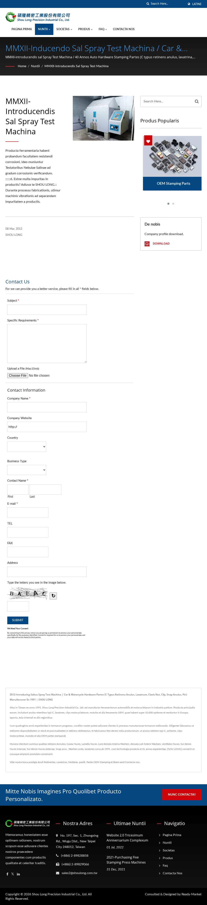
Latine (197, 4)
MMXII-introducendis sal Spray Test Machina (76, 66)
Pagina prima (22, 29)
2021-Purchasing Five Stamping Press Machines (126, 860)
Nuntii (43, 29)
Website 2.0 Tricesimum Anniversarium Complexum (127, 837)
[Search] (196, 101)
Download (161, 243)
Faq (102, 29)
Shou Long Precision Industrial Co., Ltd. (59, 894)
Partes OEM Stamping (98, 762)
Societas (63, 29)
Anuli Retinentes (46, 762)
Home (22, 66)
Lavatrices (62, 762)
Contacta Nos (124, 29)
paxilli (82, 762)
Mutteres (73, 762)
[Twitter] (12, 874)
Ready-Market (192, 894)
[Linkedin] (18, 874)
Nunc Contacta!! (182, 794)
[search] (148, 4)
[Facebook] (7, 874)
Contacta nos (132, 762)
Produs (84, 29)
